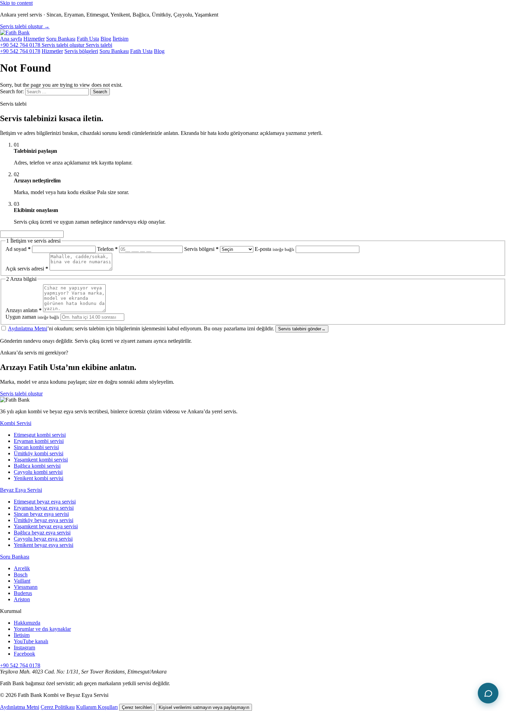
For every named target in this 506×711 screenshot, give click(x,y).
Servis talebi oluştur (21, 393)
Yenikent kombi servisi (38, 478)
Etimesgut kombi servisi (40, 435)
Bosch (21, 574)
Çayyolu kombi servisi (38, 472)
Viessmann (26, 587)
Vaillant (22, 581)
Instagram (24, 647)
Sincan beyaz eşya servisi (41, 514)
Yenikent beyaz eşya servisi (43, 545)
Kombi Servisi (15, 423)
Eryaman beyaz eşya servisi (44, 508)
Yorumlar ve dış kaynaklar (42, 629)
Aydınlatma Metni (27, 328)
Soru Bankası (60, 39)
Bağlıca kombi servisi (37, 466)
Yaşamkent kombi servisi (41, 460)
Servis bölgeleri (81, 51)
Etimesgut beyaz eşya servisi (45, 502)
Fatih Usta (88, 39)
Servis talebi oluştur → (25, 26)
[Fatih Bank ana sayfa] (15, 32)
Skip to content (16, 3)
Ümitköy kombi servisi (38, 453)
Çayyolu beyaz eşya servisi (43, 539)
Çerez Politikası (58, 707)
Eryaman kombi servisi (39, 441)
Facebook (24, 654)
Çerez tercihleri (137, 707)
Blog (106, 39)
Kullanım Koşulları (97, 707)
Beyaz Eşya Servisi (21, 490)
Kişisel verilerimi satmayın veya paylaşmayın (204, 707)
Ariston (22, 599)
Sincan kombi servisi (36, 447)
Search (100, 91)
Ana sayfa (11, 39)
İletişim (120, 39)
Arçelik (22, 568)
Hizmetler (34, 39)
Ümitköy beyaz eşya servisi (43, 520)
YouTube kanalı (31, 641)
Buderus (23, 593)
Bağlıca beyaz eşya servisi (42, 532)
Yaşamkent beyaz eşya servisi (46, 526)
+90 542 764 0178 (21, 45)
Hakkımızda (27, 623)
